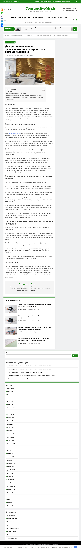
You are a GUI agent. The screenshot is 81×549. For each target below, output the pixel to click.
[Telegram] (1, 22)
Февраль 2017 (11, 502)
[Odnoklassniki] (1, 9)
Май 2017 (10, 496)
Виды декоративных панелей (16, 93)
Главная (13, 18)
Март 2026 (10, 404)
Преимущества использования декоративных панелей (24, 95)
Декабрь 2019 (11, 479)
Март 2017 (10, 499)
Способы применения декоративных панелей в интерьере (25, 97)
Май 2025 (10, 424)
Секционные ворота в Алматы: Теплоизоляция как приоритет (25, 372)
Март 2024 (10, 460)
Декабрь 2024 (11, 437)
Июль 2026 (10, 391)
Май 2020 (10, 476)
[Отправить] (1, 25)
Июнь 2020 (10, 473)
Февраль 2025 (11, 430)
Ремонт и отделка (38, 18)
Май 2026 (10, 398)
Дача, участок (51, 18)
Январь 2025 (10, 434)
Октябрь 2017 (11, 489)
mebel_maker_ (10, 55)
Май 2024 (10, 453)
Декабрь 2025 (11, 414)
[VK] (1, 19)
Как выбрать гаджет (45, 22)
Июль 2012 (10, 506)
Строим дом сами (24, 18)
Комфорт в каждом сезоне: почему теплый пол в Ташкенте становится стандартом (50, 1)
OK (75, 547)
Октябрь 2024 (11, 444)
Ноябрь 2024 (10, 440)
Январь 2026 (10, 411)
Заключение (11, 100)
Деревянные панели (14, 133)
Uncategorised (11, 515)
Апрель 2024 (10, 457)
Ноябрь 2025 (10, 417)
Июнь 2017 (10, 493)
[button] (42, 89)
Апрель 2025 (10, 427)
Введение (10, 91)
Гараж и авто (62, 18)
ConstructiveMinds (41, 8)
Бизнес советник (31, 22)
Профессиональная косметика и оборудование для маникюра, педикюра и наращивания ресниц (35, 379)
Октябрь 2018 (11, 483)
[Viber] (1, 16)
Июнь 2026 (10, 394)
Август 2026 (10, 388)
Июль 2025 (10, 421)
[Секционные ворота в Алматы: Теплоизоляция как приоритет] (65, 30)
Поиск (8, 353)
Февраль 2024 (11, 463)
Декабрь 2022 (11, 470)
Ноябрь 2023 (10, 466)
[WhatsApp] (1, 13)
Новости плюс (11, 531)
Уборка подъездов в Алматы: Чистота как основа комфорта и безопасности (37, 28)
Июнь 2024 (10, 450)
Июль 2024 (10, 447)
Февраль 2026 (11, 408)
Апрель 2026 (10, 401)
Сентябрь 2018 (11, 486)
